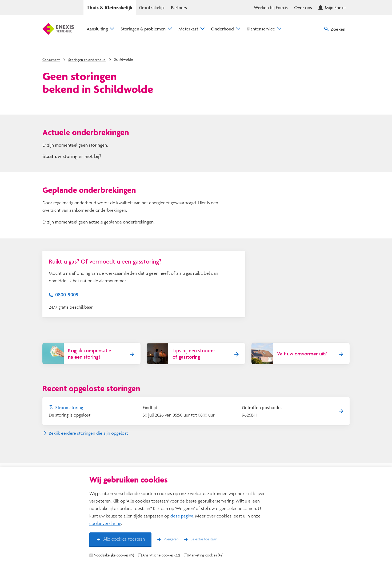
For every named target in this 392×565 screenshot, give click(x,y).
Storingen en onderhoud (87, 59)
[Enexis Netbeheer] (58, 29)
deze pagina (181, 516)
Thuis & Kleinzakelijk (110, 7)
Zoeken (338, 29)
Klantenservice (261, 29)
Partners (179, 7)
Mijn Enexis (335, 7)
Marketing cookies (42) (205, 555)
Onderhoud (222, 29)
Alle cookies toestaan (124, 539)
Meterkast (188, 29)
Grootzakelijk (152, 7)
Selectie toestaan (204, 539)
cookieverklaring (105, 523)
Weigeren (171, 539)
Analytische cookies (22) (161, 555)
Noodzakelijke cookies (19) (114, 555)
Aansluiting (97, 29)
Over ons (303, 7)
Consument (51, 59)
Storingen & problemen (143, 29)
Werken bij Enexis (271, 7)
